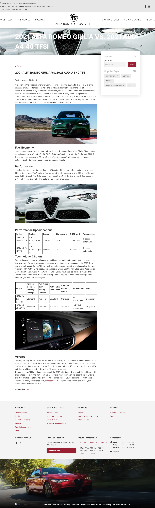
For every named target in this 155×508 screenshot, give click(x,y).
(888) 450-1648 (9, 6)
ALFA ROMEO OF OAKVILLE (73, 24)
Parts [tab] (104, 442)
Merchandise (83, 420)
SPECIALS (40, 20)
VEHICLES (20, 408)
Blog (28, 389)
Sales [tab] (83, 442)
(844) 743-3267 (45, 6)
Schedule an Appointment (57, 423)
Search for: (108, 60)
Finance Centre (53, 412)
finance (109, 80)
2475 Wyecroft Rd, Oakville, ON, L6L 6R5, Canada (19, 3)
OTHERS (114, 408)
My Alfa (81, 412)
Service (126, 76)
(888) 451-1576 (26, 6)
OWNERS (82, 408)
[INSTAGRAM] (149, 6)
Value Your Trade (53, 420)
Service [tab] (93, 442)
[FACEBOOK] (145, 6)
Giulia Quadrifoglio (22, 420)
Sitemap (75, 504)
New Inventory (21, 412)
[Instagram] (20, 443)
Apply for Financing (54, 416)
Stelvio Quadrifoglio (23, 427)
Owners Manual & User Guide (90, 416)
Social (131, 85)
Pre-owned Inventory (115, 85)
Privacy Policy (105, 504)
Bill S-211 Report (120, 504)
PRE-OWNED (24, 20)
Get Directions (55, 450)
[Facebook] (16, 443)
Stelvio (18, 423)
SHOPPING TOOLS (110, 20)
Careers (113, 416)
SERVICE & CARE (132, 20)
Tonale (18, 431)
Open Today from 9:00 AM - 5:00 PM (14, 10)
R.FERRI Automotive (118, 412)
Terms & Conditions (89, 504)
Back (19, 66)
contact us (50, 381)
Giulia (17, 416)
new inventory (112, 76)
